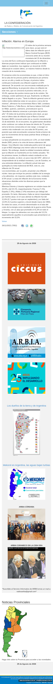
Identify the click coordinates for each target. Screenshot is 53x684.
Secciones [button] (9, 31)
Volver (4, 221)
